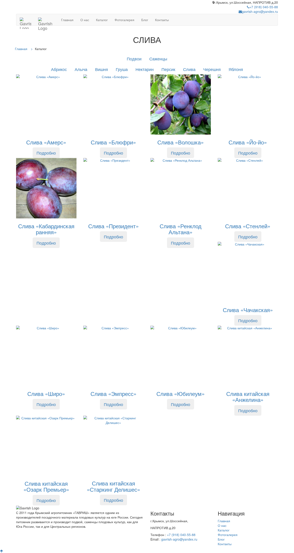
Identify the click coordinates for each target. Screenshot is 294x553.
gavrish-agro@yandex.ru (260, 11)
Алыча (81, 69)
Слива (189, 69)
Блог (144, 19)
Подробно (46, 153)
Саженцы (158, 59)
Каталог (102, 19)
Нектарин (145, 69)
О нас (84, 19)
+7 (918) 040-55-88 (263, 7)
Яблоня (236, 69)
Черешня (212, 69)
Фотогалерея (124, 19)
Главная (67, 19)
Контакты (162, 19)
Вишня (101, 69)
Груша (122, 69)
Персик (168, 69)
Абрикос (59, 69)
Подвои (134, 59)
